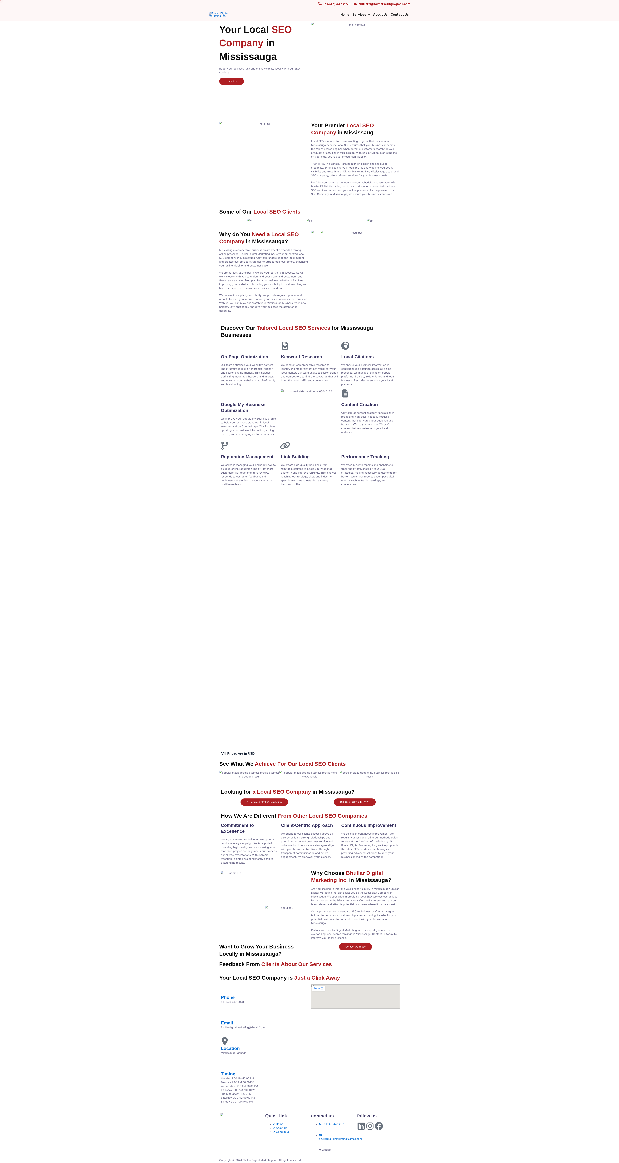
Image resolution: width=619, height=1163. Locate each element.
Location (230, 1048)
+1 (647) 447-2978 (336, 4)
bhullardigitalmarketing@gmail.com (384, 4)
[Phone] (225, 990)
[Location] (225, 1041)
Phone (228, 997)
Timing (228, 1073)
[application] (368, 14)
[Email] (225, 1016)
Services (359, 14)
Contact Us (400, 14)
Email (227, 1022)
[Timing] (225, 1067)
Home (344, 14)
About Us (380, 14)
